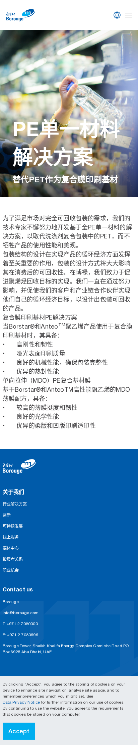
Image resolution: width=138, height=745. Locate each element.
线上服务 (11, 537)
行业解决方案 (15, 504)
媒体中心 (11, 548)
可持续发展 (13, 526)
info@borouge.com (21, 612)
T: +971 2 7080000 (20, 623)
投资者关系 (13, 559)
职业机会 (11, 570)
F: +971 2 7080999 (20, 634)
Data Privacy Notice (22, 702)
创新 (7, 515)
